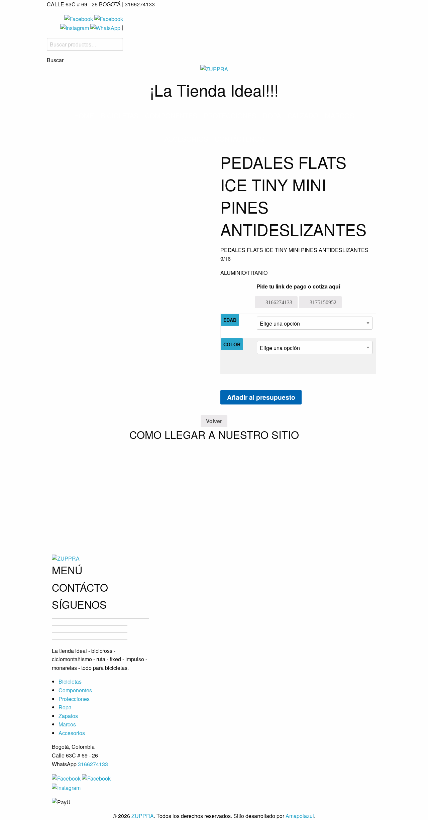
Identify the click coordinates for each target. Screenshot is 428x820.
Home (84, 115)
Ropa (272, 115)
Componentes (171, 115)
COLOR (231, 344)
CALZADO (303, 115)
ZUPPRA (142, 816)
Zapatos (68, 716)
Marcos (339, 115)
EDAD (229, 320)
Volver (214, 421)
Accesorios (186, 139)
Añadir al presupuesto (261, 397)
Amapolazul (300, 816)
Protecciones (230, 115)
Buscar (55, 60)
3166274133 (93, 764)
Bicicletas (119, 115)
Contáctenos (239, 139)
